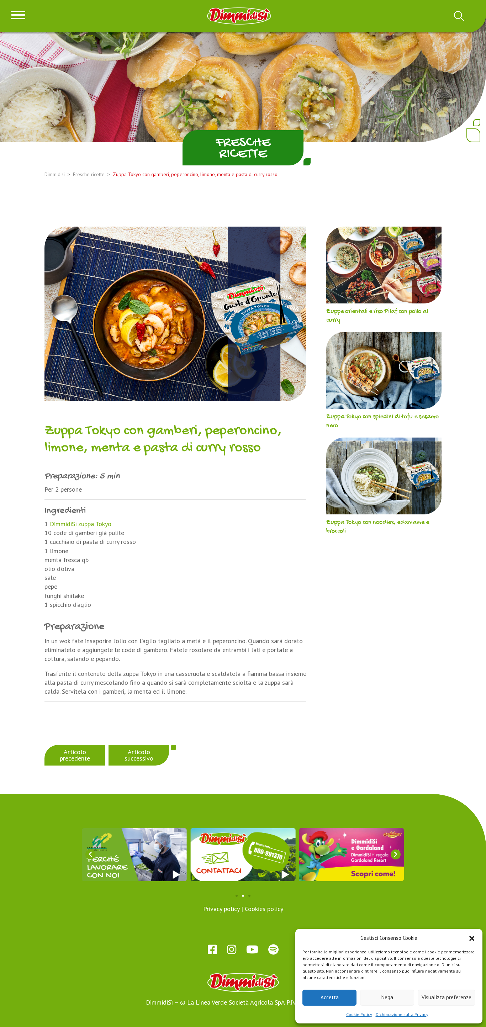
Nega (387, 997)
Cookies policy (264, 909)
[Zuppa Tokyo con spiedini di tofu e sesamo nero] (384, 372)
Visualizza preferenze (446, 997)
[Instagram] (231, 949)
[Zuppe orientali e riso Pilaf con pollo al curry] (384, 266)
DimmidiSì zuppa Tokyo (80, 524)
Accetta (330, 997)
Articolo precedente (75, 755)
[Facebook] (212, 949)
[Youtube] (252, 949)
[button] (471, 937)
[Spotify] (273, 949)
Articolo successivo (139, 755)
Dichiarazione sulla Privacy (402, 1014)
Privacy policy (221, 909)
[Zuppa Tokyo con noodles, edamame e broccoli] (384, 477)
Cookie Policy (359, 1014)
